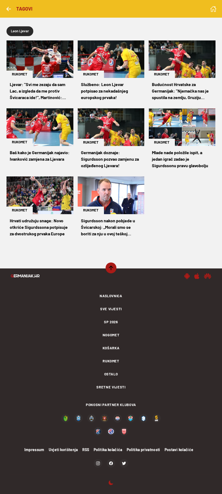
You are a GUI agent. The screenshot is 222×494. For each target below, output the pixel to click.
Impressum (34, 449)
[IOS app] (197, 276)
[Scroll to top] (111, 267)
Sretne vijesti (110, 387)
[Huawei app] (207, 276)
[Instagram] (98, 463)
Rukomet (19, 74)
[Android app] (187, 276)
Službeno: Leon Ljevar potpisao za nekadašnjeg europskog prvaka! (104, 91)
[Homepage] (213, 8)
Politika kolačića (108, 449)
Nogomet (111, 335)
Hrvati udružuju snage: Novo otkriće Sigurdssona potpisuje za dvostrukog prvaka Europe (39, 227)
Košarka (111, 348)
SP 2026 (111, 322)
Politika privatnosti (143, 449)
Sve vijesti (111, 309)
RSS (85, 449)
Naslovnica (111, 296)
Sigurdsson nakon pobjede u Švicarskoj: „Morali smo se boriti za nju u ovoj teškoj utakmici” (108, 227)
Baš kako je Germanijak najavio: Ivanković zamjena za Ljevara (40, 156)
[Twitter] (124, 463)
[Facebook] (111, 463)
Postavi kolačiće (179, 449)
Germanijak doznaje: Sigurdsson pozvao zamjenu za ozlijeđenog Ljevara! (110, 159)
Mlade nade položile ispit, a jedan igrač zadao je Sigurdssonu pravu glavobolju (180, 159)
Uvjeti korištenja (63, 449)
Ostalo (111, 374)
